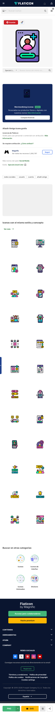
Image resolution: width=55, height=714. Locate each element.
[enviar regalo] (15, 394)
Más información (34, 113)
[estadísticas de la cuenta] (40, 369)
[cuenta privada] (40, 419)
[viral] (15, 344)
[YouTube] (40, 656)
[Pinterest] (27, 656)
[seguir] (15, 494)
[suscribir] (40, 494)
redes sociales (9, 177)
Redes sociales (27, 650)
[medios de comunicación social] (40, 294)
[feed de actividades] (40, 243)
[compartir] (15, 519)
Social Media (24, 161)
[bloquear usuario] (40, 444)
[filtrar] (40, 319)
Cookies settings (28, 680)
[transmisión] (15, 444)
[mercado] (40, 268)
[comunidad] (15, 294)
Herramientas (9, 635)
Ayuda (5, 640)
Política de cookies (16, 677)
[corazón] (40, 394)
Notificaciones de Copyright (36, 677)
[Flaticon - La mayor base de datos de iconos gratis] (24, 3)
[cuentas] (15, 419)
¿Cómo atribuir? (27, 143)
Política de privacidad (38, 675)
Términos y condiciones (18, 675)
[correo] (15, 243)
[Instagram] (33, 656)
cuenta (31, 177)
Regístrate (27, 669)
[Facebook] (15, 656)
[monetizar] (15, 369)
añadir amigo (42, 177)
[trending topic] (40, 344)
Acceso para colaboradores (27, 613)
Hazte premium (27, 620)
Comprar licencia (27, 118)
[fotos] (40, 519)
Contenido (8, 630)
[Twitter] (21, 656)
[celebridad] (15, 319)
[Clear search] (39, 11)
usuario (22, 177)
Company (7, 645)
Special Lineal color (16, 165)
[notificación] (15, 469)
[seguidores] (40, 469)
